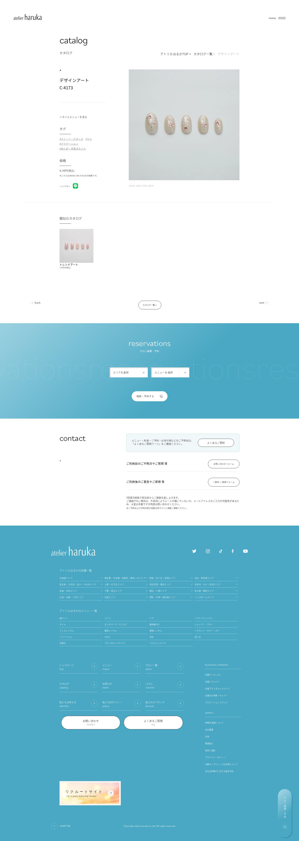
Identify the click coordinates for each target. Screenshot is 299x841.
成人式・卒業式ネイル (73, 148)
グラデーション (69, 143)
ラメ (89, 139)
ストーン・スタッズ (72, 139)
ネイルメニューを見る (74, 117)
